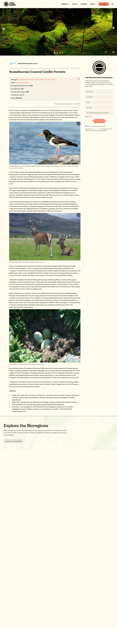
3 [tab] (59, 52)
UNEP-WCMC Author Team (27, 63)
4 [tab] (62, 52)
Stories (84, 4)
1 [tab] (54, 53)
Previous (4, 29)
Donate (103, 4)
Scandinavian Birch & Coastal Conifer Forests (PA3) (36, 80)
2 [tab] (57, 52)
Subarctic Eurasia (22, 83)
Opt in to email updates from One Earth (96, 126)
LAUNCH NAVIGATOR (13, 441)
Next (113, 28)
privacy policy (96, 129)
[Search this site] (112, 4)
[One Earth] (10, 4)
